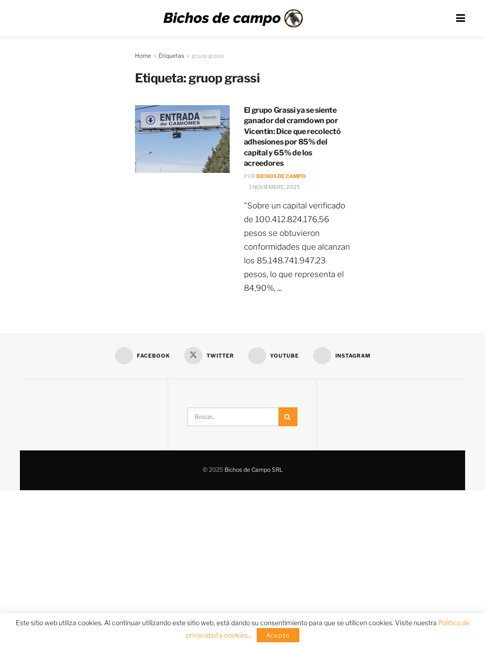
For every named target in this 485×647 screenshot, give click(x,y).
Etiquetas (171, 55)
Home (143, 55)
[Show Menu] (460, 18)
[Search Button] (287, 416)
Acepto (278, 635)
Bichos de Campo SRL (254, 469)
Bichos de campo (281, 176)
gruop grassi (208, 55)
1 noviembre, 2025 (274, 187)
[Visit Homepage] (233, 18)
